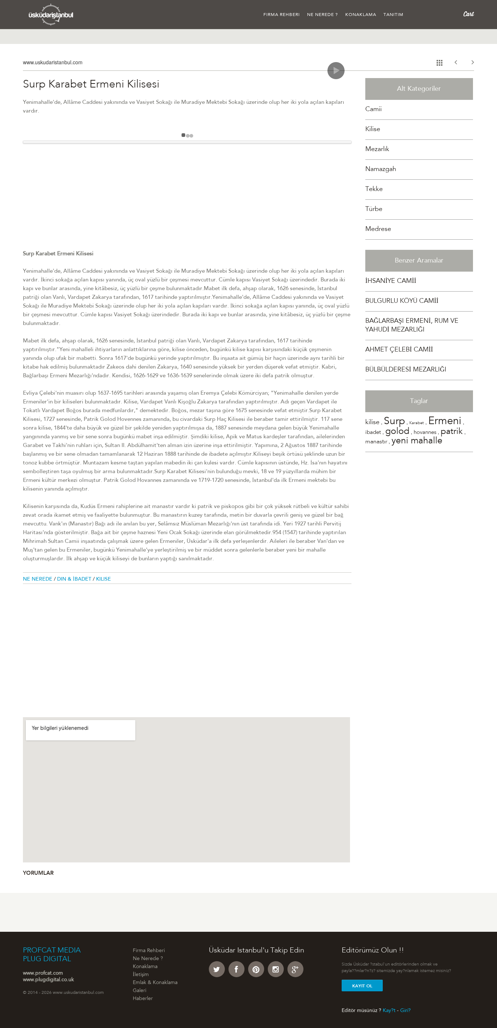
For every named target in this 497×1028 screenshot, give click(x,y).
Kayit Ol (362, 985)
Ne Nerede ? (322, 15)
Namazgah (380, 169)
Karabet (416, 423)
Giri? (405, 1010)
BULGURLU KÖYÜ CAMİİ (401, 301)
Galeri (139, 991)
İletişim (141, 975)
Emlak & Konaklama (155, 983)
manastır (376, 442)
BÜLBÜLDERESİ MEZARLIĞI (405, 370)
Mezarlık (377, 149)
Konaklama (360, 15)
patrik (452, 432)
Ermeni (444, 422)
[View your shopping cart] (469, 14)
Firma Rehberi (281, 15)
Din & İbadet (75, 579)
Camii (373, 109)
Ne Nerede (38, 579)
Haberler (143, 998)
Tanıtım (393, 15)
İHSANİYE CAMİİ (390, 281)
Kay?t (389, 1010)
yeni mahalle (416, 441)
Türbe (373, 209)
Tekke (374, 189)
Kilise (103, 579)
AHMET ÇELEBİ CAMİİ (399, 350)
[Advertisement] (187, 199)
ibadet (373, 432)
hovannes (425, 432)
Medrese (378, 229)
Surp (394, 422)
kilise (372, 422)
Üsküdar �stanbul (51, 14)
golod (397, 431)
